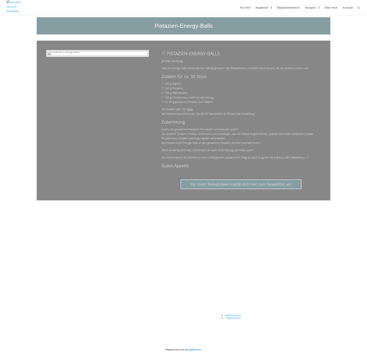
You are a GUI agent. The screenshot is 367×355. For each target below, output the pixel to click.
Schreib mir (157, 254)
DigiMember (195, 349)
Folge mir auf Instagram (104, 254)
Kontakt (348, 7)
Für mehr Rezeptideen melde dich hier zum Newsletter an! (241, 184)
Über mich (331, 7)
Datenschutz (233, 315)
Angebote (262, 7)
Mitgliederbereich (288, 7)
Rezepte (310, 7)
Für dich (245, 7)
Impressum (233, 318)
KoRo (190, 109)
